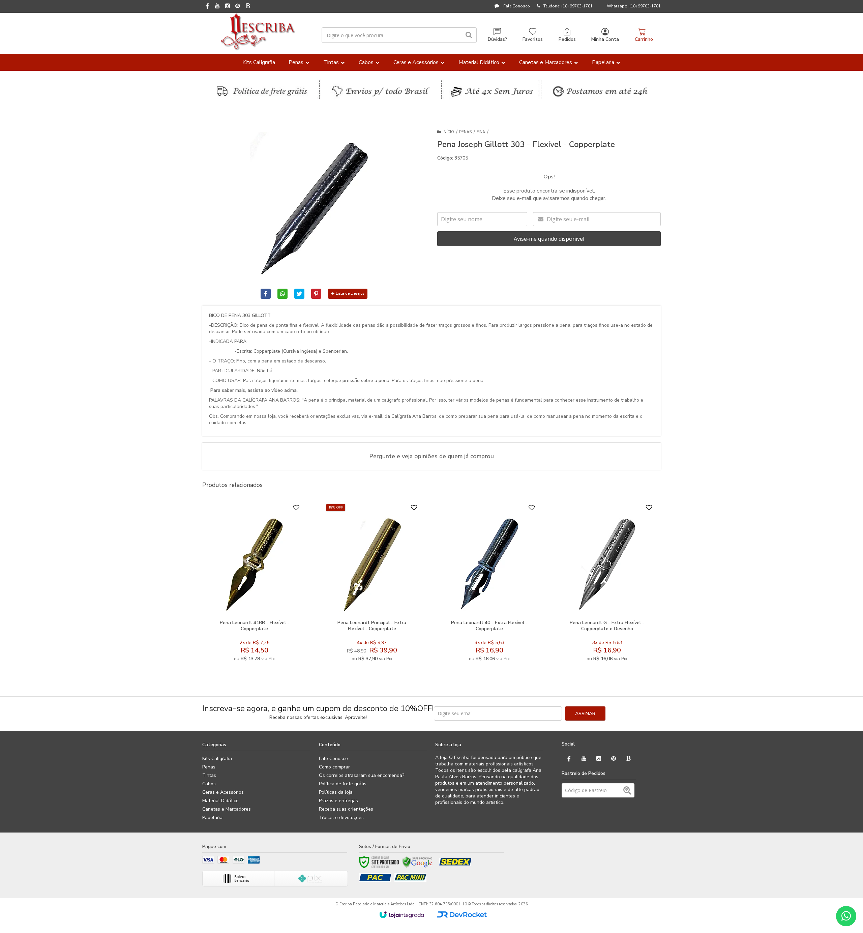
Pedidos (567, 39)
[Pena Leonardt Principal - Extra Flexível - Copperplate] (371, 584)
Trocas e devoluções (341, 817)
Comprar (271, 609)
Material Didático (220, 800)
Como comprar (334, 767)
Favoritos (533, 39)
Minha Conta (605, 39)
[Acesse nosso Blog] (248, 6)
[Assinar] (585, 713)
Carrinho (644, 39)
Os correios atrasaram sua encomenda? (361, 775)
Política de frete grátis (342, 784)
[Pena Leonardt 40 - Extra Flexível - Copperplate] (489, 584)
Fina (481, 132)
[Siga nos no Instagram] (227, 6)
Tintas (209, 775)
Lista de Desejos (350, 293)
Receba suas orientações (346, 809)
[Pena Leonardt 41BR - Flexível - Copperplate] (254, 584)
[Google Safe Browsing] (417, 862)
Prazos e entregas (338, 800)
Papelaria (212, 817)
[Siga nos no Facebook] (207, 6)
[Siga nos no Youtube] (217, 6)
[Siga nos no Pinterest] (238, 6)
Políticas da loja (336, 792)
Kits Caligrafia (217, 758)
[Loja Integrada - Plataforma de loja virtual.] (401, 914)
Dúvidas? (497, 39)
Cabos (209, 784)
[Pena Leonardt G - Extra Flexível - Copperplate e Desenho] (607, 584)
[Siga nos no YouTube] (584, 759)
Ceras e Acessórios (223, 792)
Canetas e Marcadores (226, 809)
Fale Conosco (516, 6)
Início (448, 132)
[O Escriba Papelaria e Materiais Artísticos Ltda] (258, 32)
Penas (465, 132)
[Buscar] (469, 35)
